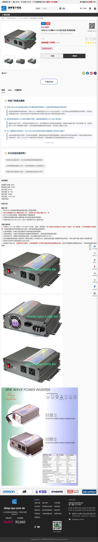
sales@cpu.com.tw (78, 519)
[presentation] (3, 60)
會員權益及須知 (47, 506)
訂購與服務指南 (47, 514)
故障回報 (57, 506)
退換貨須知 (57, 514)
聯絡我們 (57, 510)
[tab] (3, 91)
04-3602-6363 (77, 508)
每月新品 (37, 506)
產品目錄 (5, 15)
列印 (4, 73)
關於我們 (45, 503)
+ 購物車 (74, 56)
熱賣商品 (37, 517)
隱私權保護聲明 (47, 510)
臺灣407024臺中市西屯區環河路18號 (83, 514)
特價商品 (37, 514)
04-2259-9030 (77, 510)
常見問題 (57, 503)
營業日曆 (37, 503)
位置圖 (94, 39)
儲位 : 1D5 (88, 39)
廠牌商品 (37, 510)
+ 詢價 (52, 56)
